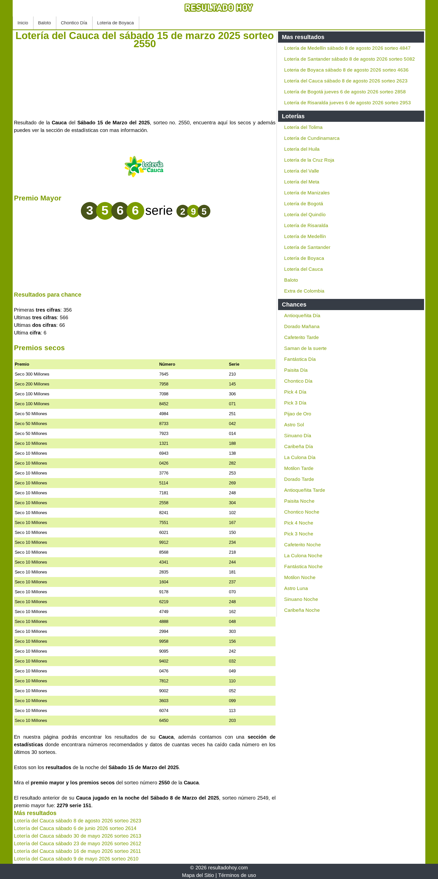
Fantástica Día (300, 359)
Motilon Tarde (299, 468)
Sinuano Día (297, 435)
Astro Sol (294, 424)
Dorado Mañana (302, 326)
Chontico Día (74, 22)
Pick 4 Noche (298, 523)
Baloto (44, 22)
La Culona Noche (303, 555)
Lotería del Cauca (303, 269)
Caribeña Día (298, 446)
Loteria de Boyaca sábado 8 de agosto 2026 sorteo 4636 (346, 70)
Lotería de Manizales (307, 192)
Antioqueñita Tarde (304, 490)
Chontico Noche (301, 512)
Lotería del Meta (301, 181)
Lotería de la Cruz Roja (309, 160)
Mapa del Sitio (198, 875)
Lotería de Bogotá (303, 203)
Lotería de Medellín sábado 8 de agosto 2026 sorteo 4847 (347, 48)
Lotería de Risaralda (306, 225)
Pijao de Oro (297, 413)
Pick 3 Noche (298, 533)
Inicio (22, 22)
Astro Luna (296, 588)
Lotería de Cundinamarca (312, 138)
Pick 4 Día (295, 392)
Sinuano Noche (301, 599)
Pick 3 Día (295, 402)
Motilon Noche (300, 577)
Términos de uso (237, 875)
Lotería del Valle (301, 171)
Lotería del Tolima (303, 127)
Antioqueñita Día (302, 315)
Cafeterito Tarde (301, 337)
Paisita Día (296, 370)
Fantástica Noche (303, 566)
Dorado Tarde (299, 479)
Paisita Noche (299, 501)
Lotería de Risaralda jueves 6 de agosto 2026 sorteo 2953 (347, 102)
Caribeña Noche (302, 610)
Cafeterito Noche (302, 544)
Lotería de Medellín (305, 236)
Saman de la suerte (305, 348)
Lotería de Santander (307, 247)
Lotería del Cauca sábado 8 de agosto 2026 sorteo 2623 (346, 80)
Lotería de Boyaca (304, 258)
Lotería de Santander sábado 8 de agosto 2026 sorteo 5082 (349, 59)
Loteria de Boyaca (115, 22)
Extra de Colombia (304, 291)
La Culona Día (300, 457)
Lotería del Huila (302, 149)
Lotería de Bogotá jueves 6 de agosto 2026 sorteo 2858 (345, 91)
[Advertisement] (145, 83)
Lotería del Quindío (305, 214)
